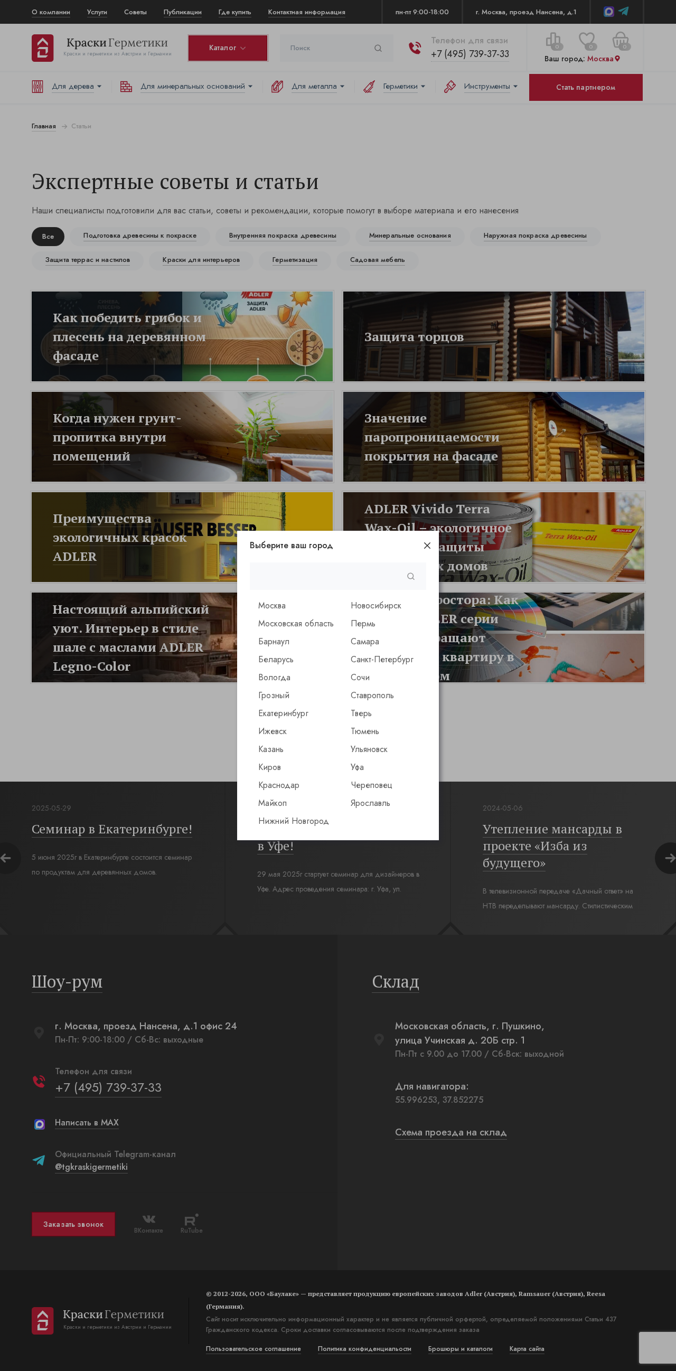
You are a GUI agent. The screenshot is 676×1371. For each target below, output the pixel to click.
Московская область (296, 623)
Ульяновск (369, 749)
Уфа (357, 767)
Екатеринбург (283, 713)
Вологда (274, 677)
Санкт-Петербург (382, 659)
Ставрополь (372, 695)
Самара (365, 641)
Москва (272, 605)
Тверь (361, 713)
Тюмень (365, 731)
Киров (269, 767)
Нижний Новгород (293, 821)
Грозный (273, 695)
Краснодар (278, 785)
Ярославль (370, 803)
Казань (271, 749)
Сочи (360, 677)
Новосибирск (376, 605)
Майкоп (272, 803)
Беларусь (276, 659)
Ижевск (272, 731)
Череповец (371, 785)
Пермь (363, 623)
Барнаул (273, 641)
